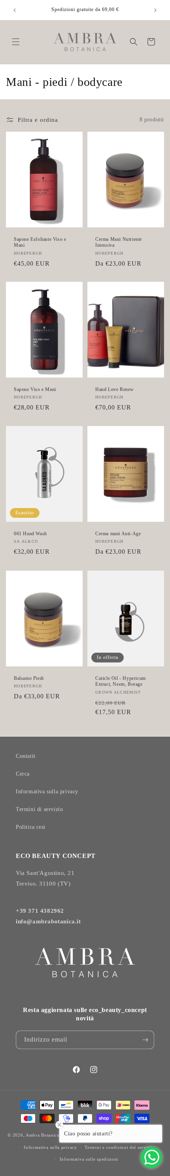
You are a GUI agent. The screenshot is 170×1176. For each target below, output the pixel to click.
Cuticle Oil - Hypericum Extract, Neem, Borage (120, 681)
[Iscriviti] (145, 1040)
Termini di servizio (39, 809)
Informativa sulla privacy (47, 792)
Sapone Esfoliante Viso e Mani (40, 242)
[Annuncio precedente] (14, 10)
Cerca (23, 774)
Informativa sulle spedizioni (89, 1159)
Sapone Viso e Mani (35, 389)
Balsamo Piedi (29, 678)
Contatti (26, 756)
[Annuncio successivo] (155, 10)
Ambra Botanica (42, 1135)
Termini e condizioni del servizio (119, 1147)
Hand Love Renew (114, 389)
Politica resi (30, 827)
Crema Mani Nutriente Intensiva (118, 242)
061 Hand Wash (30, 533)
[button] (16, 41)
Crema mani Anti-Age (118, 533)
